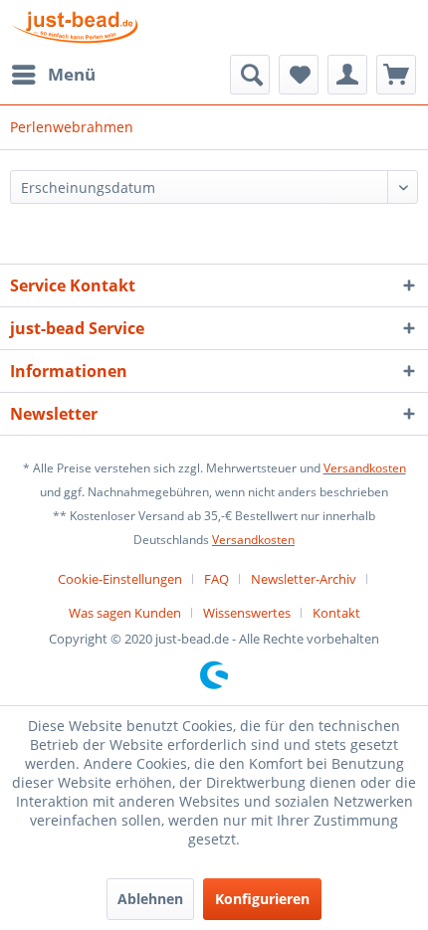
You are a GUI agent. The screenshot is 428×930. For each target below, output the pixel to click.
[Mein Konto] (347, 74)
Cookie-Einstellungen (120, 579)
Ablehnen (150, 898)
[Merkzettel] (299, 74)
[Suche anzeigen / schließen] (250, 74)
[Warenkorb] (396, 74)
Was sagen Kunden (125, 613)
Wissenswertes (247, 613)
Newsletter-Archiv (303, 579)
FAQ (216, 579)
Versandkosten (364, 468)
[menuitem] (53, 74)
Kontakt (336, 613)
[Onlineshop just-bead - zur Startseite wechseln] (75, 27)
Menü (72, 74)
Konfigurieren (262, 898)
